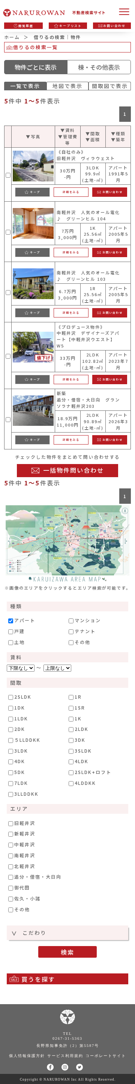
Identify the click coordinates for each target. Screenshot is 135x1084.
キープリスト (70, 26)
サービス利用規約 (65, 1056)
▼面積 (93, 139)
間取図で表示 (110, 86)
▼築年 (118, 139)
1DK (19, 708)
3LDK (21, 751)
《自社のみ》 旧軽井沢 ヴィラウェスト (86, 155)
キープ (35, 192)
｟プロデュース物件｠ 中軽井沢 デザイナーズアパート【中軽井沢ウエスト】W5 (88, 336)
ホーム (12, 37)
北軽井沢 (24, 866)
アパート (24, 620)
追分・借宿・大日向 (38, 877)
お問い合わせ (114, 26)
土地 (19, 642)
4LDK (81, 761)
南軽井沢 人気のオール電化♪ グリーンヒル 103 (88, 276)
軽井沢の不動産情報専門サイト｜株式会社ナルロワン (56, 13)
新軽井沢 (24, 834)
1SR (80, 708)
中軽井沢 (24, 844)
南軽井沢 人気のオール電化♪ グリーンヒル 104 (88, 215)
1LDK (21, 719)
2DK (19, 729)
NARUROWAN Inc (60, 1079)
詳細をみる (71, 192)
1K (78, 719)
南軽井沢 (24, 855)
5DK (19, 772)
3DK (80, 740)
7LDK (21, 783)
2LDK (81, 729)
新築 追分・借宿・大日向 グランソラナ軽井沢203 (88, 399)
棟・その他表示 (99, 67)
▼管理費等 (68, 139)
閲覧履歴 (25, 26)
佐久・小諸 (27, 898)
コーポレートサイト (106, 1056)
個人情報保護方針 (27, 1056)
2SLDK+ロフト (93, 772)
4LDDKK (85, 783)
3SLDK (83, 751)
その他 (82, 642)
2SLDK (23, 697)
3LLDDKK (26, 794)
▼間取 (93, 133)
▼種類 (118, 133)
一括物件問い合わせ (73, 470)
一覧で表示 (25, 86)
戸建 (19, 631)
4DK (19, 761)
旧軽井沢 (24, 823)
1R (78, 697)
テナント (85, 631)
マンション (88, 620)
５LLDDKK (27, 740)
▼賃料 (67, 130)
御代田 (22, 888)
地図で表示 (67, 86)
